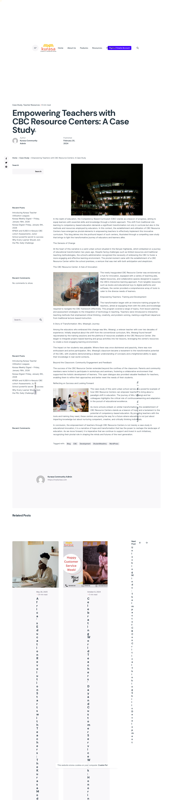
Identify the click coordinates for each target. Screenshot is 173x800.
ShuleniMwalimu (100, 444)
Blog (69, 444)
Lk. (138, 388)
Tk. (138, 382)
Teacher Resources (31, 105)
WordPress (113, 444)
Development (85, 444)
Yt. (138, 401)
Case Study (17, 105)
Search (15, 165)
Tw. (138, 395)
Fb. (138, 407)
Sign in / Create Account (119, 48)
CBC (75, 444)
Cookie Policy (104, 765)
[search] (41, 320)
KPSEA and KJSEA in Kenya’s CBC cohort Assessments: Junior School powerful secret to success (27, 234)
